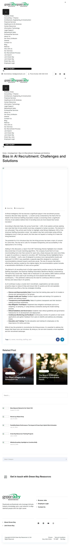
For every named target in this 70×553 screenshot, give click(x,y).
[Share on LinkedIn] (62, 339)
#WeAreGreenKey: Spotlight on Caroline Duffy (23, 442)
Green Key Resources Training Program (21, 433)
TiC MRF (56, 539)
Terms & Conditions (60, 537)
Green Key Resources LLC (22, 537)
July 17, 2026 (13, 418)
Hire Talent (10, 69)
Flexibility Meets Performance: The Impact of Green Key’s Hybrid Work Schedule (33, 425)
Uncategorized (12, 153)
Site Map (62, 539)
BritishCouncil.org (11, 288)
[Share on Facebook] (58, 339)
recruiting (19, 339)
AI (9, 339)
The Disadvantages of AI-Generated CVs (15, 378)
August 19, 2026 (14, 410)
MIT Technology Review (43, 255)
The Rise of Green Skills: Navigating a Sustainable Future (49, 377)
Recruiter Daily (16, 216)
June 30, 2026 (14, 444)
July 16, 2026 (14, 427)
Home (4, 153)
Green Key (10, 208)
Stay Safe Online (47, 539)
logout (42, 552)
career (13, 339)
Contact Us (41, 507)
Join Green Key (9, 525)
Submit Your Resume (13, 66)
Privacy (50, 537)
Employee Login (9, 63)
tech (30, 339)
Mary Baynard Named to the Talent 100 (21, 408)
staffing (25, 339)
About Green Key (10, 522)
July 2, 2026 (13, 436)
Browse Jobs (42, 500)
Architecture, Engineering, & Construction (17, 20)
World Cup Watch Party (17, 416)
